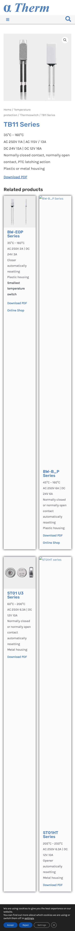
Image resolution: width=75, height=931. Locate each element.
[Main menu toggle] (8, 20)
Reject (26, 925)
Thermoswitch (29, 115)
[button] (68, 20)
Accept (10, 925)
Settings (42, 925)
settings (29, 918)
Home (7, 109)
